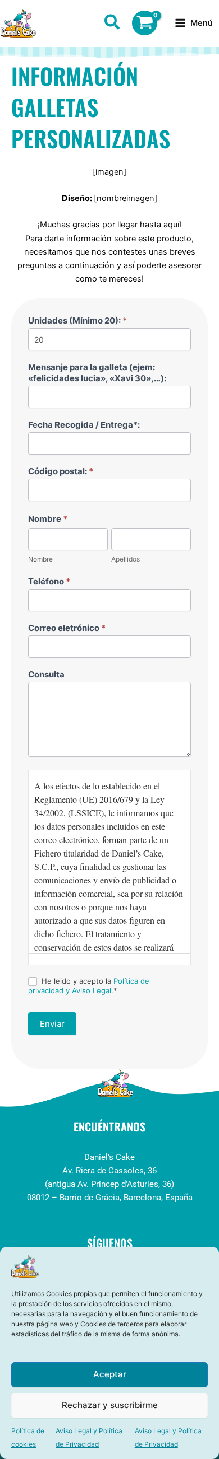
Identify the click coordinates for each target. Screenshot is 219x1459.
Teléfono (49, 581)
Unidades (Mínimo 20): (77, 320)
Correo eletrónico (67, 628)
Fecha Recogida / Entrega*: (84, 424)
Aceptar (109, 1374)
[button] (112, 24)
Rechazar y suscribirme (110, 1405)
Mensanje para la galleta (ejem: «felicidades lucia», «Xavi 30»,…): (97, 373)
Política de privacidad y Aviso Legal (88, 985)
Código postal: (60, 471)
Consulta (46, 674)
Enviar (52, 1023)
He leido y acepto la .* (88, 985)
